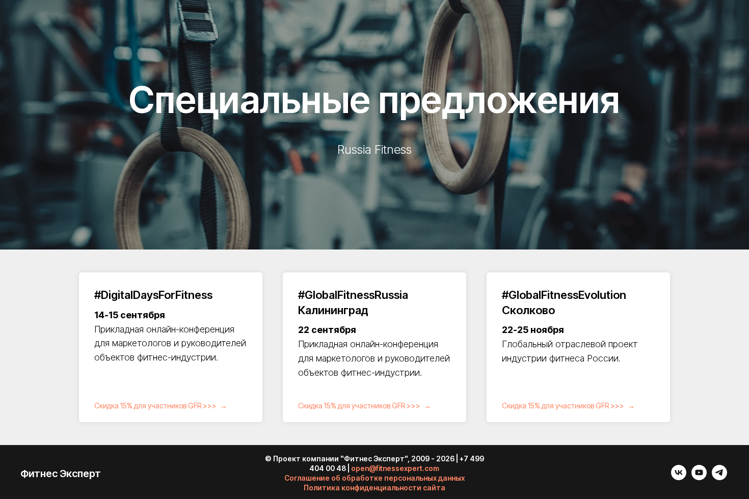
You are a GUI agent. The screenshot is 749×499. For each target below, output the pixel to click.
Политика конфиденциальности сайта (374, 487)
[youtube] (699, 477)
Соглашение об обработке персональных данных (374, 478)
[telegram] (719, 477)
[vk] (678, 477)
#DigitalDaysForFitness (153, 294)
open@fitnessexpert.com (395, 468)
